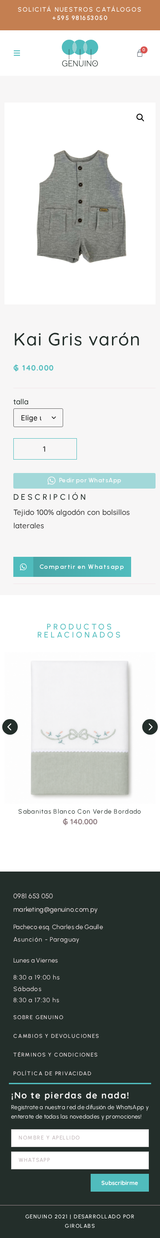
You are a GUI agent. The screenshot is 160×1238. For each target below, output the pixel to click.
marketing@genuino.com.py (55, 909)
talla (20, 401)
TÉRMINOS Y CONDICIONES (55, 1055)
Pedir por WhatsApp (90, 480)
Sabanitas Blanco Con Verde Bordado (79, 811)
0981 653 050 (33, 896)
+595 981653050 (80, 18)
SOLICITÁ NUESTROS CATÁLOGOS (80, 9)
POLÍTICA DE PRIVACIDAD (52, 1073)
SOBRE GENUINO (38, 1017)
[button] (16, 53)
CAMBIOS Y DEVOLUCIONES (56, 1036)
